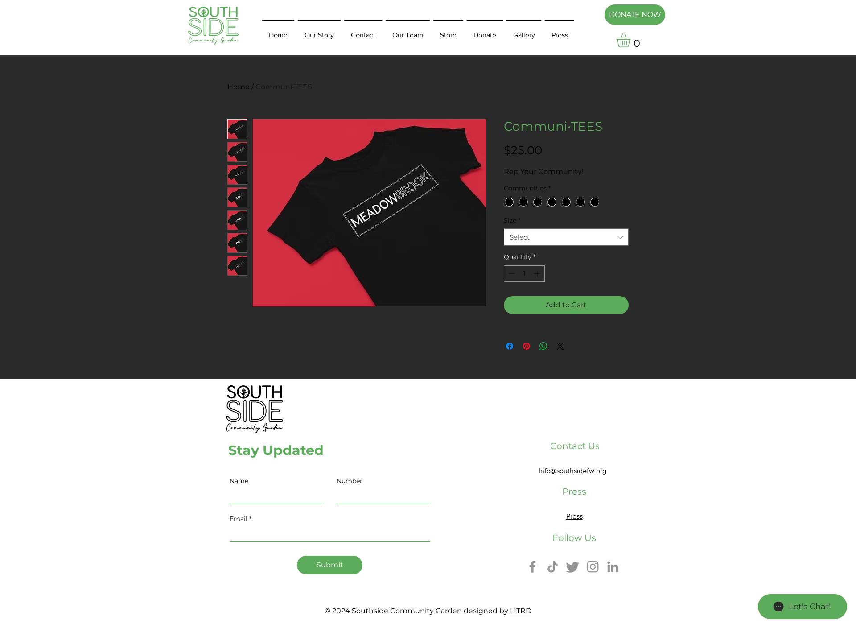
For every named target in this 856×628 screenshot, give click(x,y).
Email (238, 519)
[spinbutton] (524, 273)
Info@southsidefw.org (572, 471)
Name (239, 481)
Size (512, 220)
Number (349, 481)
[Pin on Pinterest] (526, 346)
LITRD (520, 611)
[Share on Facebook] (509, 346)
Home (238, 87)
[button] (631, 40)
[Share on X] (560, 346)
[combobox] (566, 237)
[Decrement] (510, 273)
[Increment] (537, 273)
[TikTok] (552, 566)
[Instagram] (593, 566)
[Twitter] (572, 566)
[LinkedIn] (613, 566)
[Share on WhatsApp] (543, 346)
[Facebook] (532, 566)
